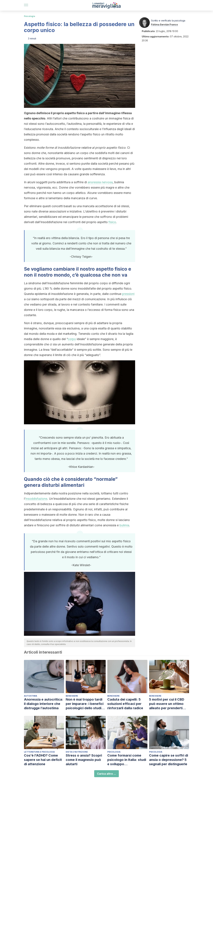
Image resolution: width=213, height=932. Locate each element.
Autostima (30, 696)
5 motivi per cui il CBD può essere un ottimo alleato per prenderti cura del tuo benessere (168, 703)
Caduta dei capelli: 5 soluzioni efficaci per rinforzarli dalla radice (125, 703)
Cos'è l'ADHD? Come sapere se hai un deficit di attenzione (43, 759)
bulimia (124, 525)
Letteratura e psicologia (39, 752)
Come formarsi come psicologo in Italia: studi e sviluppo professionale (126, 759)
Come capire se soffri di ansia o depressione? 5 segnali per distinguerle (168, 759)
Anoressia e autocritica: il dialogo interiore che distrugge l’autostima (43, 703)
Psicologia (29, 16)
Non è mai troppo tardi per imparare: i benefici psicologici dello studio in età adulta (85, 703)
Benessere (72, 696)
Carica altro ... (106, 773)
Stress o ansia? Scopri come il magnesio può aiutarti (84, 759)
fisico (112, 222)
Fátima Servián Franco (164, 24)
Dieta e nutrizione (77, 752)
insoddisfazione (36, 498)
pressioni (128, 294)
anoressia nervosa (100, 182)
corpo (72, 339)
